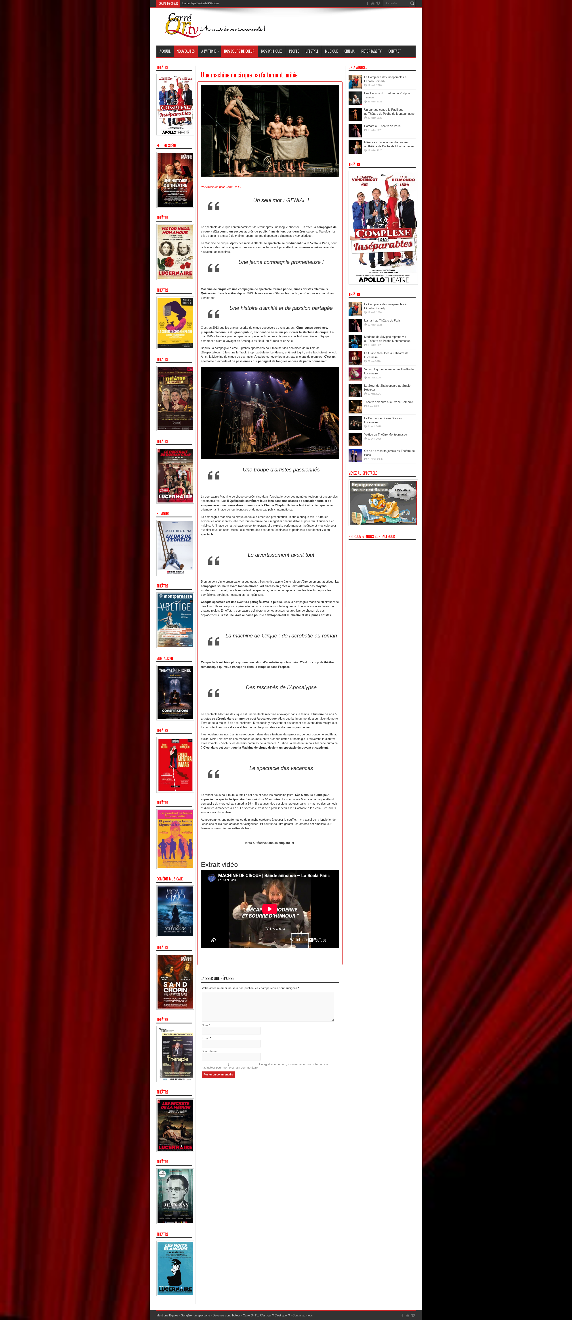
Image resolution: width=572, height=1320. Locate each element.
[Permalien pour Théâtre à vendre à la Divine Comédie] (355, 412)
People (294, 51)
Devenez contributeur (226, 1315)
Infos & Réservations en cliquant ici (270, 843)
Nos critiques (271, 51)
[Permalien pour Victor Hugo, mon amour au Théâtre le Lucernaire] (355, 380)
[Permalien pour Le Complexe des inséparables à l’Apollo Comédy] (355, 87)
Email (205, 1038)
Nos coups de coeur (239, 51)
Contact (394, 51)
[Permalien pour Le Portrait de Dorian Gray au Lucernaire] (355, 428)
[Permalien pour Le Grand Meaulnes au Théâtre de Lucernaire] (355, 363)
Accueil (165, 51)
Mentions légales (167, 1315)
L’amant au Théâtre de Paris (382, 126)
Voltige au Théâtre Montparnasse (385, 434)
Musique (331, 51)
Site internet (209, 1051)
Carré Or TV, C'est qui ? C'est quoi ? (266, 1315)
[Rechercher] (412, 3)
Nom (205, 1025)
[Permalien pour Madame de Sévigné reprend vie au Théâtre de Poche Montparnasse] (355, 347)
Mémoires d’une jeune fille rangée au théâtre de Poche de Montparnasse (205, 4)
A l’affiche (208, 51)
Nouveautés (186, 51)
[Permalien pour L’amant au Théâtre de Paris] (355, 136)
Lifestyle (311, 51)
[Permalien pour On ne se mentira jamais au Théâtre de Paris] (355, 461)
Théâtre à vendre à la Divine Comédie (388, 402)
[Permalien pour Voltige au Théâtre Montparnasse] (355, 445)
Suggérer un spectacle (195, 1315)
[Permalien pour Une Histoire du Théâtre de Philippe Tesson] (355, 104)
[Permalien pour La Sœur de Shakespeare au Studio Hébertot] (355, 396)
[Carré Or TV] (223, 34)
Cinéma (349, 51)
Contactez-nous (302, 1315)
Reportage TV (371, 51)
